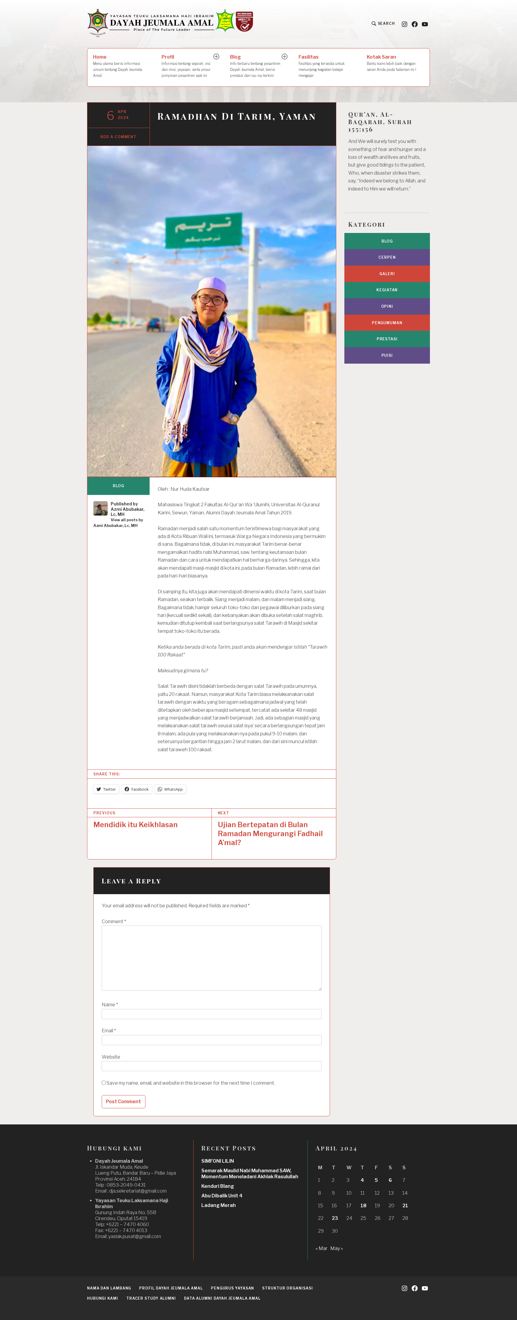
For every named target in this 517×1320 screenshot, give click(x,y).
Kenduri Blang (217, 1186)
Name (110, 1004)
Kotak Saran (391, 63)
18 (364, 1205)
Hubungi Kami (102, 1298)
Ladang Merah (218, 1205)
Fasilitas (322, 66)
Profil (186, 66)
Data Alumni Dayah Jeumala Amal (222, 1298)
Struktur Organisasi (287, 1288)
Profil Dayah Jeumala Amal (171, 1288)
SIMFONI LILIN (217, 1161)
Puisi (387, 355)
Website (111, 1057)
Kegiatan (387, 290)
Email (109, 1031)
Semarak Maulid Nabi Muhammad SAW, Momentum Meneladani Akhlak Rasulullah (249, 1173)
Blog (255, 66)
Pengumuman (387, 323)
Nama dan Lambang (109, 1288)
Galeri (387, 274)
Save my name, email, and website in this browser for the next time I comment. (191, 1083)
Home (117, 66)
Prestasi (387, 339)
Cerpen (387, 257)
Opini (387, 306)
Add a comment (118, 137)
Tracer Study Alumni (151, 1298)
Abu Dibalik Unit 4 (222, 1196)
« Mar (322, 1248)
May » (336, 1248)
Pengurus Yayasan (232, 1288)
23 (335, 1218)
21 (405, 1205)
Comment (114, 921)
